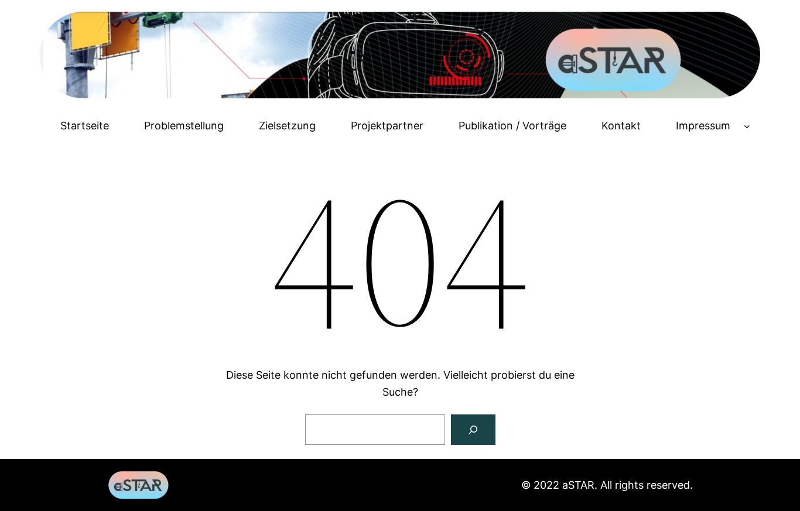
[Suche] (473, 429)
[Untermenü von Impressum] (747, 126)
